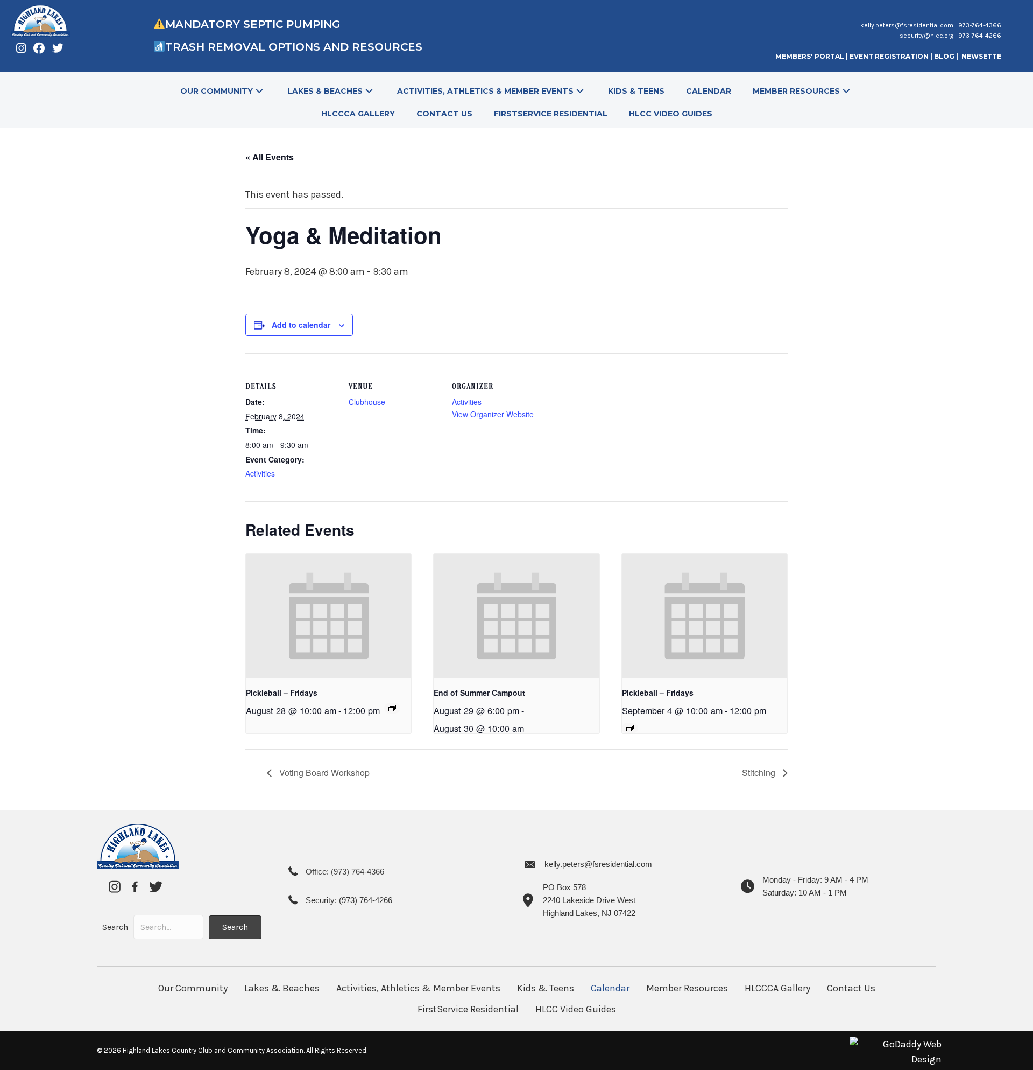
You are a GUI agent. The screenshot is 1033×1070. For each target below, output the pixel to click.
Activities (260, 473)
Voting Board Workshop (323, 772)
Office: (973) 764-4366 (345, 871)
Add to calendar (301, 324)
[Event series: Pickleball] (392, 708)
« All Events (269, 157)
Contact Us (851, 988)
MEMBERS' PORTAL (809, 56)
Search (115, 927)
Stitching (759, 772)
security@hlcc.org (926, 35)
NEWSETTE (981, 56)
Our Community (193, 988)
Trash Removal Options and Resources (295, 46)
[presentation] (328, 615)
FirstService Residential (468, 1009)
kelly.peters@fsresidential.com (906, 25)
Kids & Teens (545, 988)
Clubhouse (367, 401)
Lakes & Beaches (282, 988)
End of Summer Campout (479, 692)
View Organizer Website (493, 414)
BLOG (945, 56)
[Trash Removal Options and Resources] (159, 46)
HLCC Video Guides (575, 1009)
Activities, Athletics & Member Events (418, 988)
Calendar (610, 988)
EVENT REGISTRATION (889, 56)
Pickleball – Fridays (281, 692)
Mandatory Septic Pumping (253, 24)
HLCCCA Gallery (777, 988)
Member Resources (687, 988)
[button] (259, 91)
